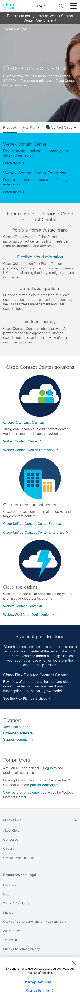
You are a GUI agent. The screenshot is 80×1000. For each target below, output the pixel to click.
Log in (48, 768)
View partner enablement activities (29, 792)
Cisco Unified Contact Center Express (32, 524)
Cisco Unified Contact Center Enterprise (33, 532)
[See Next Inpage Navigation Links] (37, 127)
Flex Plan (29, 127)
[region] (40, 978)
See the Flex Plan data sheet (25, 698)
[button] (40, 478)
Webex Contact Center (20, 441)
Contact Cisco (61, 127)
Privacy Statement (38, 982)
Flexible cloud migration (40, 257)
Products (10, 127)
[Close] (74, 963)
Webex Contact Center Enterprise (28, 450)
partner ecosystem (44, 785)
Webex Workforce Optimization (26, 614)
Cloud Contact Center (24, 422)
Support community (18, 739)
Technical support (17, 727)
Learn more (12, 163)
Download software (18, 733)
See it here (44, 20)
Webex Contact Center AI (22, 606)
